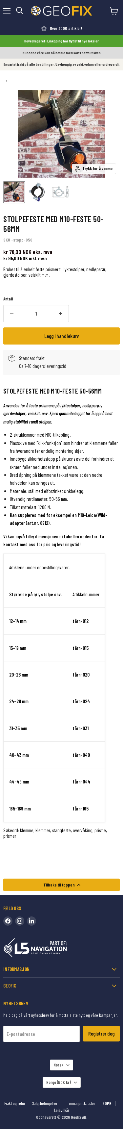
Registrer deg (101, 1033)
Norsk (58, 1064)
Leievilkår (61, 1110)
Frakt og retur (14, 1103)
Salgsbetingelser (44, 1103)
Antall (8, 298)
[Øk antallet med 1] (60, 313)
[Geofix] (49, 949)
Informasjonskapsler (80, 1103)
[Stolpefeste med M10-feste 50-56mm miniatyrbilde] (14, 192)
